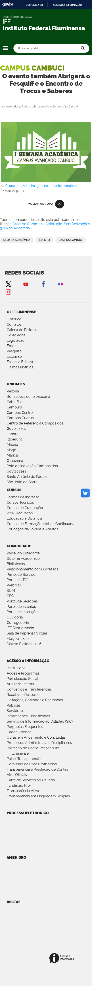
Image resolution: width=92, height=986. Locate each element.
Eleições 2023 (18, 638)
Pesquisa (14, 351)
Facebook (43, 284)
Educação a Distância (24, 518)
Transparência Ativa (23, 791)
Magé (11, 450)
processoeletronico (28, 813)
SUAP (11, 590)
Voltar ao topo (40, 203)
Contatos (14, 324)
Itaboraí (13, 434)
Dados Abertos (19, 732)
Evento (44, 240)
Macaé (12, 444)
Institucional (16, 668)
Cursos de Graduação (25, 508)
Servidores (16, 711)
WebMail (14, 585)
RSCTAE (14, 902)
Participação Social (22, 679)
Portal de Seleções (22, 601)
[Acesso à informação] (62, 958)
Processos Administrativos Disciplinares (39, 743)
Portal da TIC (17, 580)
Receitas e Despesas (23, 695)
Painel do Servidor (22, 574)
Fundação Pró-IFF (21, 785)
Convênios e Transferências (29, 689)
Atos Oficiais (17, 775)
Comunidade (19, 546)
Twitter (8, 284)
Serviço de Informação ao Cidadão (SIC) (40, 721)
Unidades (16, 384)
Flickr (60, 284)
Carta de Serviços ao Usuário (31, 780)
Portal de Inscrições (23, 612)
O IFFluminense (21, 312)
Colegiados (16, 335)
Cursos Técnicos (20, 502)
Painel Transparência (24, 759)
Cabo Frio (15, 402)
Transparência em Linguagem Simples (38, 796)
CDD (10, 596)
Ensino (12, 346)
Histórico (14, 319)
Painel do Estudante (23, 553)
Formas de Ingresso (23, 497)
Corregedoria (18, 622)
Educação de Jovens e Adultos (32, 529)
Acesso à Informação (28, 661)
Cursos (14, 490)
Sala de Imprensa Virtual (27, 633)
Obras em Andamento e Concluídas (36, 737)
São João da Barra (22, 482)
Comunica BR (34, 4)
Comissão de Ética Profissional (32, 764)
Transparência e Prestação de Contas (37, 769)
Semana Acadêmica (16, 240)
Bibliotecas (16, 564)
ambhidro (16, 857)
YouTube (25, 284)
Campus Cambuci (70, 240)
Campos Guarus (20, 418)
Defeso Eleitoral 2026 (24, 644)
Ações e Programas (23, 673)
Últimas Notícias (20, 367)
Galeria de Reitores (22, 330)
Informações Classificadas (28, 716)
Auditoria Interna (20, 684)
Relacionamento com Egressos (32, 569)
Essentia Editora (20, 362)
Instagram (8, 291)
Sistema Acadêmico (23, 558)
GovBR (7, 4)
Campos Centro (20, 412)
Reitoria (13, 391)
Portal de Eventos (21, 606)
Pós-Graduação (20, 513)
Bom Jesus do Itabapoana (28, 396)
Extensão (14, 356)
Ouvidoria (15, 617)
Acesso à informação (67, 4)
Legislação (16, 340)
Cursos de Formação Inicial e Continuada (40, 524)
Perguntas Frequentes (25, 727)
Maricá (12, 455)
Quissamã (15, 461)
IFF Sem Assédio (20, 628)
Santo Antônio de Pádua (27, 477)
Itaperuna (15, 439)
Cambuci (14, 407)
